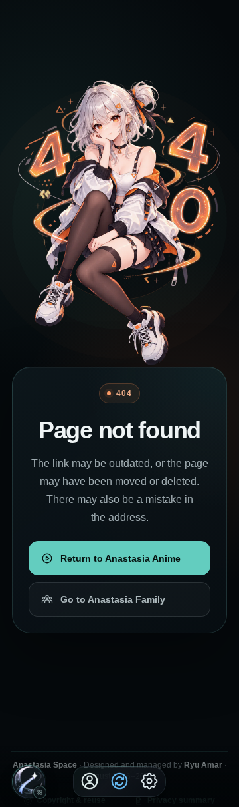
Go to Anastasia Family (112, 599)
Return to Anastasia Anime (120, 558)
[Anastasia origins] (39, 792)
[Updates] (119, 781)
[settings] (149, 781)
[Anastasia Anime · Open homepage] (28, 781)
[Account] (89, 781)
